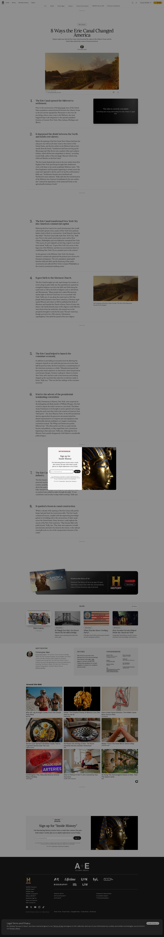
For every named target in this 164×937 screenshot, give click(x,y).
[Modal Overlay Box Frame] (82, 468)
